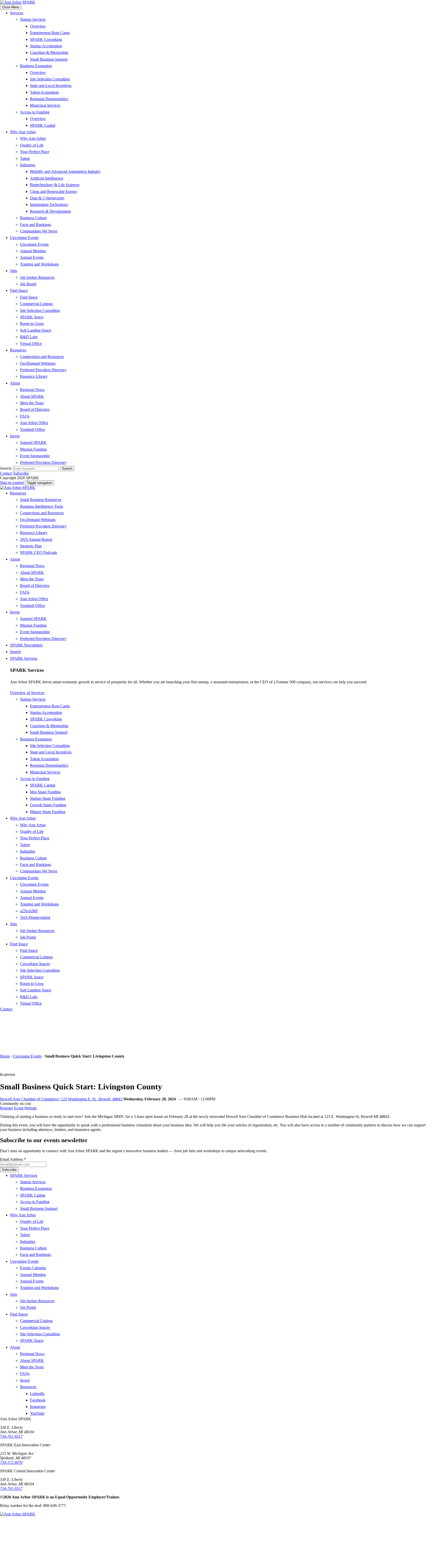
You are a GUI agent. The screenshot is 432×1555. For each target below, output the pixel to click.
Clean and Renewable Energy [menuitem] (53, 191)
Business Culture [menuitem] (33, 218)
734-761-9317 (11, 1436)
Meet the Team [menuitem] (32, 403)
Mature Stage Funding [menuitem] (47, 812)
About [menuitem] (15, 383)
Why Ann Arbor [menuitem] (23, 132)
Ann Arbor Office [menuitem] (34, 423)
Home (5, 1056)
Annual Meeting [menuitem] (33, 251)
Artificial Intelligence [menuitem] (46, 178)
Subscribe (21, 473)
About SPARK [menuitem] (32, 396)
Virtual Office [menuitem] (31, 343)
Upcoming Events (27, 1056)
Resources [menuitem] (18, 350)
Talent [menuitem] (25, 158)
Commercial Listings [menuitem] (36, 304)
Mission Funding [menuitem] (33, 449)
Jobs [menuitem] (13, 271)
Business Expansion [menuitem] (36, 66)
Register (6, 1108)
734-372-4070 (11, 1462)
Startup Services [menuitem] (33, 19)
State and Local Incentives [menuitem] (51, 85)
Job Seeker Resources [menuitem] (37, 277)
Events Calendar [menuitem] (33, 1268)
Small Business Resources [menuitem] (40, 499)
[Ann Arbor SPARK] (37, 1552)
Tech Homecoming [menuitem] (35, 917)
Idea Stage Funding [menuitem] (45, 792)
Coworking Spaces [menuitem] (35, 964)
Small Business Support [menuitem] (49, 59)
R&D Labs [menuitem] (29, 337)
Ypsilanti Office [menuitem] (32, 429)
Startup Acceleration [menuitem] (46, 46)
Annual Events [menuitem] (32, 257)
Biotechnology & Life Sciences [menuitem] (55, 185)
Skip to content (12, 482)
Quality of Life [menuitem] (32, 145)
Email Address (13, 1159)
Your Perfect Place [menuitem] (34, 152)
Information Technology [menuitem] (49, 204)
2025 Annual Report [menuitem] (36, 539)
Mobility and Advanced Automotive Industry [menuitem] (65, 171)
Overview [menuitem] (38, 26)
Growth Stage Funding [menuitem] (48, 805)
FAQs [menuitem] (25, 416)
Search (67, 468)
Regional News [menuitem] (32, 389)
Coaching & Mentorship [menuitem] (49, 52)
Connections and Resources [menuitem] (42, 356)
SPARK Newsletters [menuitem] (26, 645)
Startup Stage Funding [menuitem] (47, 798)
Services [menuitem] (16, 13)
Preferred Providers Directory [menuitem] (43, 370)
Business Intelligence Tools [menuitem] (41, 506)
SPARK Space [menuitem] (32, 317)
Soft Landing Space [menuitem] (35, 330)
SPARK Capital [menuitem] (42, 125)
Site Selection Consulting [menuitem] (50, 79)
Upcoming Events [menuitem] (24, 237)
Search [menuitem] (15, 652)
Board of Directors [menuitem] (35, 409)
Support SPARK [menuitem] (33, 442)
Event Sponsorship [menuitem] (35, 456)
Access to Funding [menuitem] (35, 112)
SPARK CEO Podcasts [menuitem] (38, 552)
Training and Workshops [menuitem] (39, 264)
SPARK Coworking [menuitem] (46, 39)
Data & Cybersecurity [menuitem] (47, 198)
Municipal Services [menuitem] (45, 105)
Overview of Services (27, 693)
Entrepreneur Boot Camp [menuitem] (50, 33)
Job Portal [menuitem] (28, 937)
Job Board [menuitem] (28, 284)
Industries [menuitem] (27, 165)
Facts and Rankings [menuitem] (35, 224)
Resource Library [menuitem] (34, 376)
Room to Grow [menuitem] (32, 323)
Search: (6, 468)
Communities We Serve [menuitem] (38, 231)
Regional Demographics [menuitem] (49, 99)
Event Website (25, 1108)
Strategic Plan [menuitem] (31, 546)
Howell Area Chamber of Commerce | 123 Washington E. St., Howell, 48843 (61, 1099)
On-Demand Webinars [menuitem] (38, 363)
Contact (6, 473)
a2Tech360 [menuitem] (29, 911)
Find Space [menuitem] (19, 290)
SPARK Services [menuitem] (23, 658)
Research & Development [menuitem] (50, 211)
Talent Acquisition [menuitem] (44, 92)
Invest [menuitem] (15, 436)
